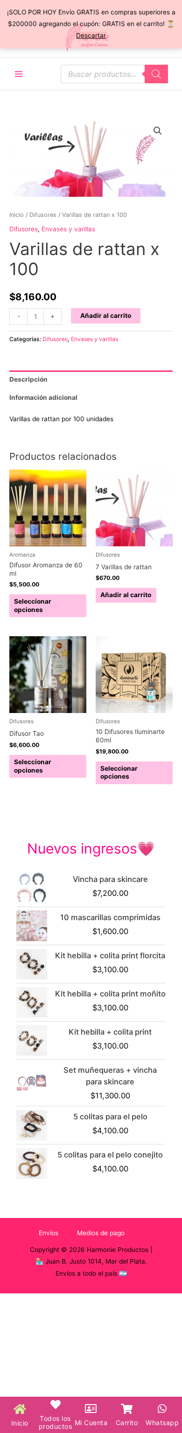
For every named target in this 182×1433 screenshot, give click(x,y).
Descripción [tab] (28, 379)
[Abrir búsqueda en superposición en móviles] (114, 74)
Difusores (42, 214)
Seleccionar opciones (32, 605)
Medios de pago (101, 1233)
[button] (157, 130)
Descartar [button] (91, 35)
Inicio (16, 214)
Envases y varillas (68, 229)
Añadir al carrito (105, 315)
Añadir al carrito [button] (125, 595)
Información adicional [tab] (43, 397)
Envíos (48, 1233)
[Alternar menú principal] (18, 74)
